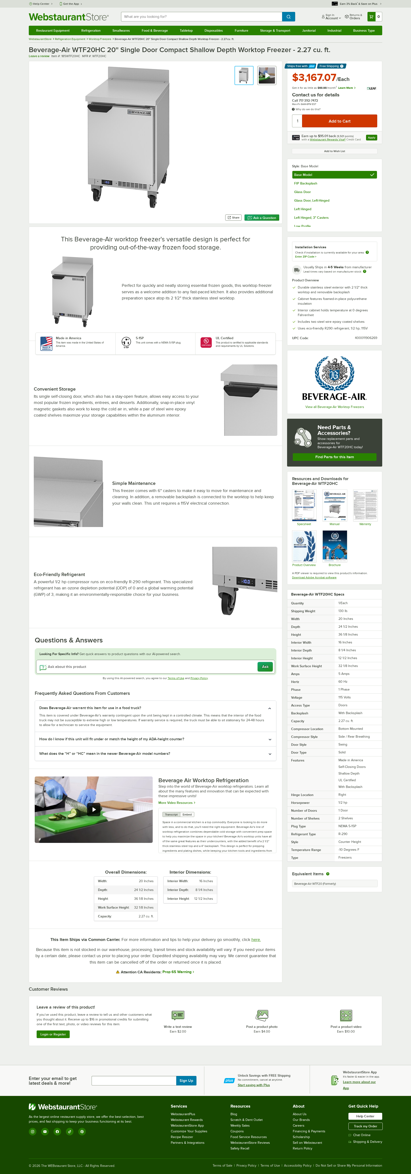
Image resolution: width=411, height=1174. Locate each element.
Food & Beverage (155, 30)
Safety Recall (239, 1148)
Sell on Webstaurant (307, 1142)
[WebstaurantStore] (88, 1107)
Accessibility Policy (298, 1165)
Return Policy (302, 1148)
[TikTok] (69, 1131)
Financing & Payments (309, 1131)
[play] (93, 809)
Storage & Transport (275, 30)
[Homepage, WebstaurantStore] (69, 16)
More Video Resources (175, 803)
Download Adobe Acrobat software (314, 577)
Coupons (237, 1131)
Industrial (334, 30)
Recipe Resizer (182, 1137)
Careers (298, 1125)
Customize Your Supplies (189, 1131)
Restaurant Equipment (52, 30)
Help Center (41, 3)
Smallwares (121, 30)
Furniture (241, 30)
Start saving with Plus (254, 1085)
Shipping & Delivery (367, 1142)
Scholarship (301, 1137)
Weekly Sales (240, 1125)
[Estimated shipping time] (364, 271)
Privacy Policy (199, 678)
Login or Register (53, 1034)
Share (236, 217)
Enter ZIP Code (305, 256)
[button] (244, 75)
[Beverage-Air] (334, 378)
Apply (372, 138)
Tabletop (186, 30)
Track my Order (365, 1126)
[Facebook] (57, 1131)
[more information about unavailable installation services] (367, 252)
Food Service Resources (248, 1137)
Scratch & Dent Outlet (246, 1120)
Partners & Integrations (188, 1142)
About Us (300, 1114)
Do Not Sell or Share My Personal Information (349, 1165)
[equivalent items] (327, 874)
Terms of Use (176, 678)
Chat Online (362, 1135)
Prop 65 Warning (176, 972)
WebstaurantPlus (183, 1114)
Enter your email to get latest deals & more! (53, 1080)
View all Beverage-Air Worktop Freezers (334, 407)
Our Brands (301, 1120)
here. (256, 939)
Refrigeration (91, 30)
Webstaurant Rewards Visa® (328, 139)
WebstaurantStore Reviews (250, 1142)
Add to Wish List (334, 151)
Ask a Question (264, 218)
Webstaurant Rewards (187, 1120)
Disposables (214, 30)
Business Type (364, 30)
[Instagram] (32, 1131)
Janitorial (309, 30)
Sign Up (186, 1081)
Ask (265, 667)
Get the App (71, 3)
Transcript (171, 814)
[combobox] (201, 16)
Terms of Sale (222, 1165)
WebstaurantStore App (187, 1125)
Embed (187, 814)
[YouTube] (45, 1131)
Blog (233, 1114)
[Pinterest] (82, 1131)
